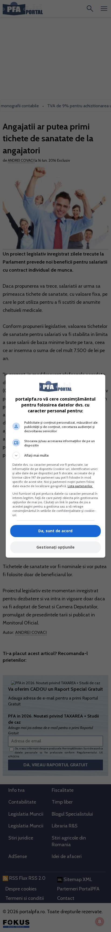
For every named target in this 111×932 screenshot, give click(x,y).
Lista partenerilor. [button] (80, 486)
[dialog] (56, 466)
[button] (55, 455)
